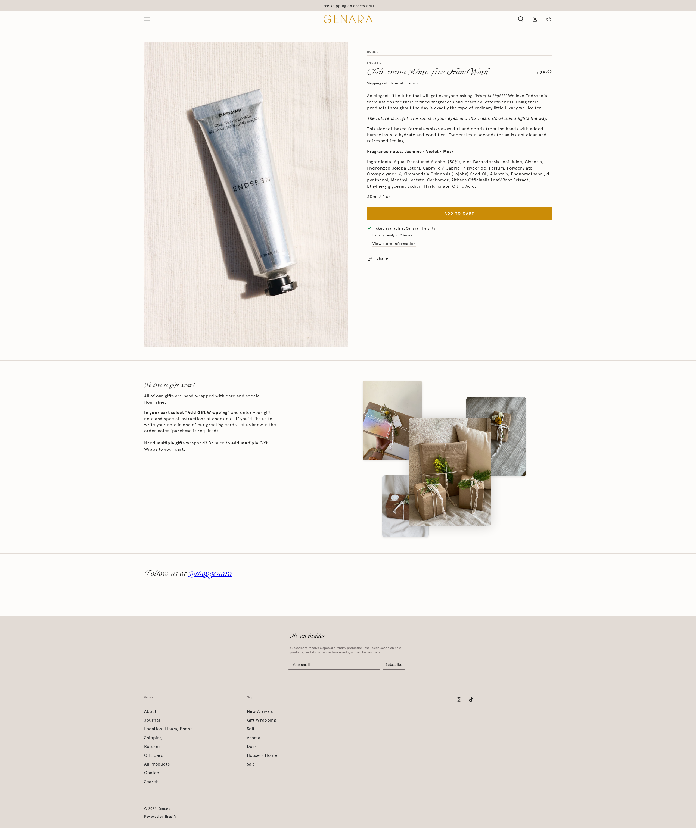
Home (371, 52)
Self (251, 728)
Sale (251, 764)
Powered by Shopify (160, 816)
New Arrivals (260, 711)
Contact (152, 772)
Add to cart (459, 213)
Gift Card (154, 755)
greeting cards (221, 424)
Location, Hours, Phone (168, 728)
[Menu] (147, 19)
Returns (152, 746)
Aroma (253, 737)
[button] (521, 19)
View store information (394, 244)
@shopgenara (210, 573)
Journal (152, 720)
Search (151, 781)
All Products (157, 764)
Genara (164, 809)
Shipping (374, 83)
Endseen (374, 63)
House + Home (262, 755)
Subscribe (394, 665)
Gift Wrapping (261, 720)
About (150, 711)
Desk (252, 746)
